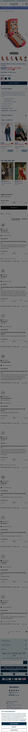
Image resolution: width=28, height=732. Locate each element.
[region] (14, 720)
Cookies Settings (14, 730)
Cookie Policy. (23, 720)
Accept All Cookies (14, 723)
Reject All (14, 726)
